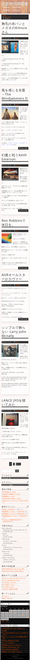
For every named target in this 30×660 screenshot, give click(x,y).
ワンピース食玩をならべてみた (11, 580)
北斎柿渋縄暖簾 (15, 3)
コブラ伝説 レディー (9, 584)
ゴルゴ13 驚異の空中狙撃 (10, 589)
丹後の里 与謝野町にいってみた (11, 494)
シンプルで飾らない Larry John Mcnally (14, 331)
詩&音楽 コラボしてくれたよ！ (12, 645)
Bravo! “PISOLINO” (9, 509)
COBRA (6, 10)
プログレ (18, 165)
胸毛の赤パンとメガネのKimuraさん (14, 27)
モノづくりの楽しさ (8, 643)
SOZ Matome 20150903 (10, 649)
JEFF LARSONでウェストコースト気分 (13, 568)
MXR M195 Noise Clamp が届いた (13, 571)
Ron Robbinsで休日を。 (14, 222)
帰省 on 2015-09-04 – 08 (10, 647)
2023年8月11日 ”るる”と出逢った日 (13, 628)
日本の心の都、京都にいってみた (12, 498)
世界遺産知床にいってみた (10, 516)
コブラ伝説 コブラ (8, 587)
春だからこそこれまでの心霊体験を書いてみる (15, 637)
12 (27, 613)
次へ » (18, 464)
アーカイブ (6, 596)
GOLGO (16, 10)
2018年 (4, 630)
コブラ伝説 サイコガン (9, 582)
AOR (17, 38)
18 (23, 615)
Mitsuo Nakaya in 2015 (10, 640)
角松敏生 (18, 285)
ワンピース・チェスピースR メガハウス (14, 578)
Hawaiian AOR (20, 411)
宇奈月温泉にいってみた (9, 492)
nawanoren (20, 511)
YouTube (17, 7)
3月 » (7, 621)
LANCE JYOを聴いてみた (14, 402)
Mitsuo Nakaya (19, 658)
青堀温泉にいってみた (9, 496)
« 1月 (2, 621)
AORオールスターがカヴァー (14, 277)
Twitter (6, 7)
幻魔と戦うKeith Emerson (14, 157)
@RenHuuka (21, 513)
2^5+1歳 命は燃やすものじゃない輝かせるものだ (15, 633)
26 (27, 617)
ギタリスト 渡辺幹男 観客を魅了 (12, 519)
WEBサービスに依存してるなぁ (12, 651)
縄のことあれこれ (8, 598)
